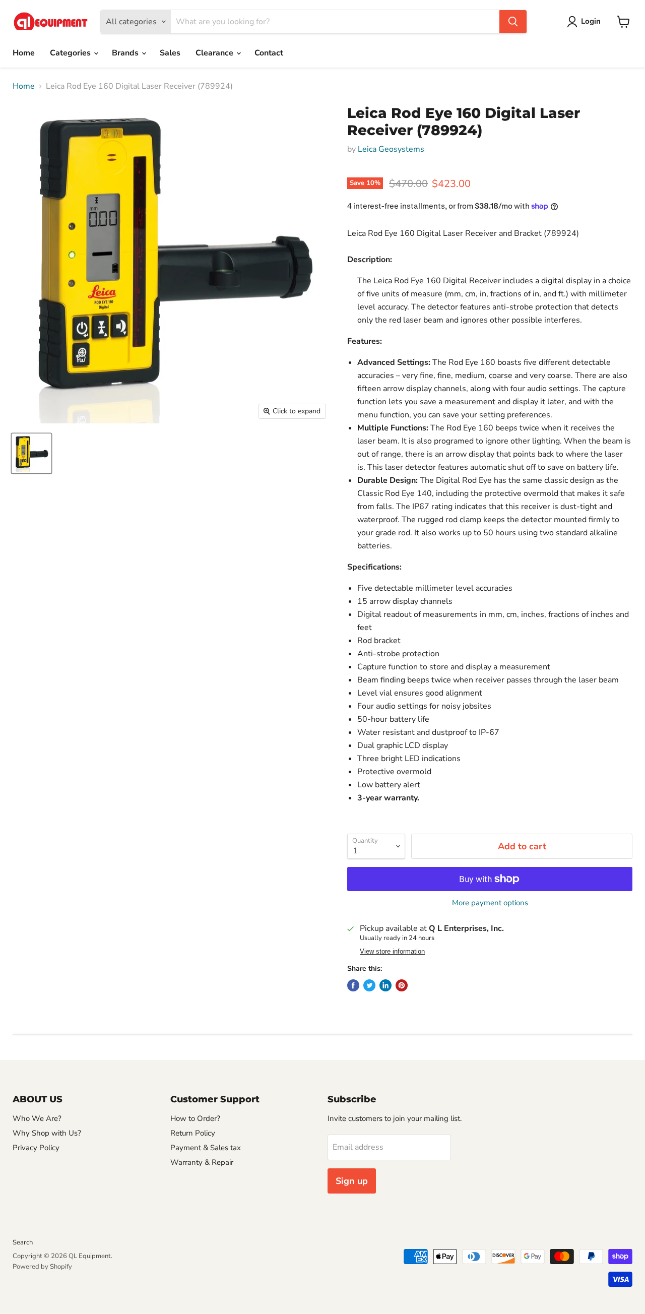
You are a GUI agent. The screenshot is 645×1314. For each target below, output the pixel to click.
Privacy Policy (36, 1148)
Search (23, 1242)
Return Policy (192, 1133)
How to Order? (195, 1118)
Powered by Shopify (42, 1266)
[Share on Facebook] (353, 985)
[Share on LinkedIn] (385, 985)
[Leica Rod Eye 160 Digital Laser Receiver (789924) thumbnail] (31, 453)
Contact (268, 52)
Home (24, 52)
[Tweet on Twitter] (369, 985)
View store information (392, 951)
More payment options (490, 903)
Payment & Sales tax (205, 1148)
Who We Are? (37, 1118)
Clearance (215, 52)
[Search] (513, 21)
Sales (170, 52)
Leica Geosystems (391, 149)
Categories (71, 52)
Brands (126, 52)
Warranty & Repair (201, 1162)
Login (591, 21)
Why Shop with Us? (47, 1133)
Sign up (352, 1181)
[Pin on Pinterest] (402, 985)
